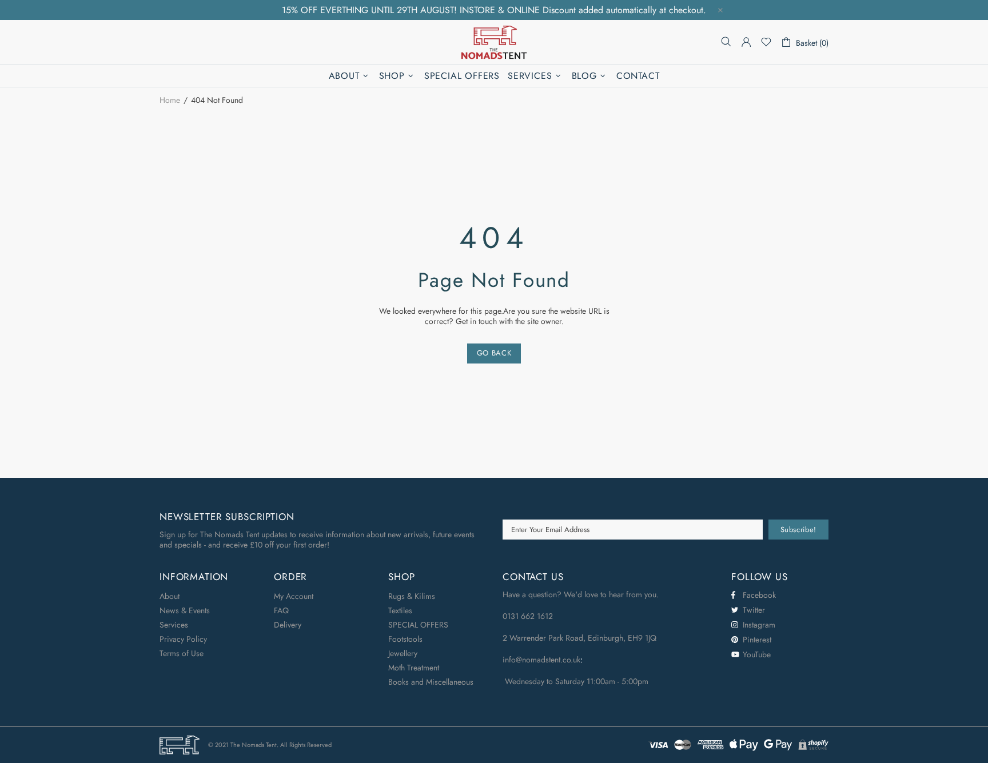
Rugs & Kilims (411, 596)
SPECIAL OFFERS (418, 624)
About (170, 596)
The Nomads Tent (494, 42)
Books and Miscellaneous (430, 682)
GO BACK (494, 352)
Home (170, 100)
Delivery (287, 624)
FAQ (281, 610)
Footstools (405, 639)
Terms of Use (182, 653)
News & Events (185, 610)
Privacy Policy (183, 639)
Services (174, 624)
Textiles (400, 610)
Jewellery (402, 653)
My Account (293, 596)
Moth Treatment (413, 667)
